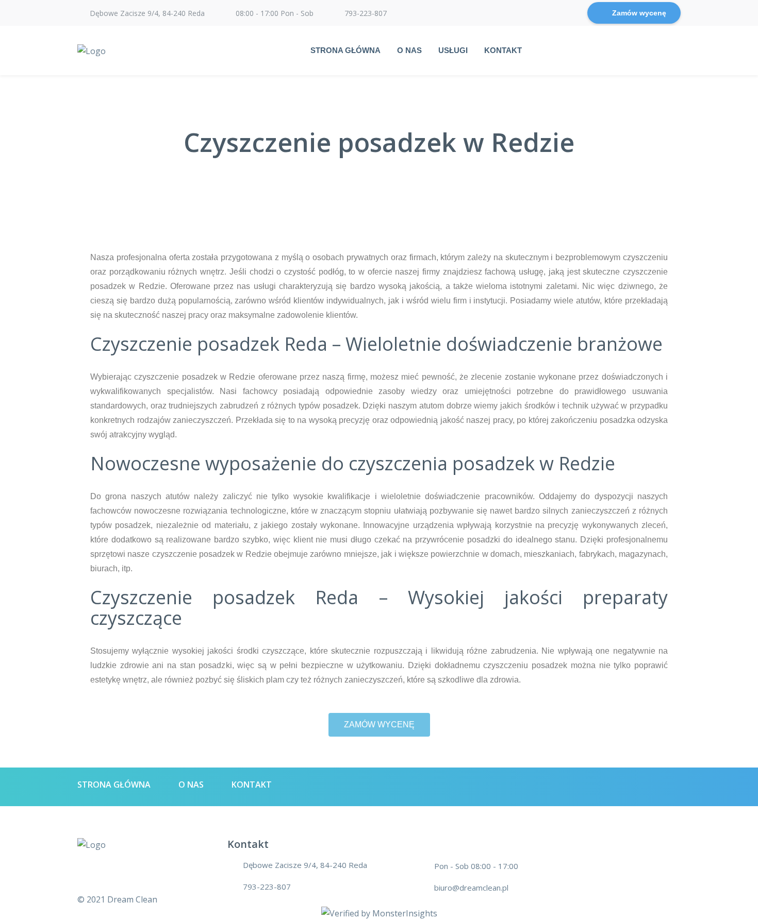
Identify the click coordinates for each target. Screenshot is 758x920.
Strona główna (345, 50)
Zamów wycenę (639, 13)
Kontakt (503, 50)
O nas (409, 50)
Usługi (453, 50)
